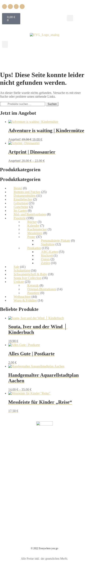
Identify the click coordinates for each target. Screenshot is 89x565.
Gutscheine (21, 207)
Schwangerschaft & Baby (30, 274)
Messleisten (34, 233)
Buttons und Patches (27, 192)
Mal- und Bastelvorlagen (30, 214)
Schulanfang (22, 270)
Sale (16, 266)
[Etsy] (22, 6)
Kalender (33, 225)
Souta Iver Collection (27, 278)
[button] (70, 18)
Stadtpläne (48, 244)
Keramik (33, 285)
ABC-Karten (49, 252)
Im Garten (20, 210)
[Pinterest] (16, 6)
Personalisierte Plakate (55, 240)
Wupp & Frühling (25, 300)
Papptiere (33, 293)
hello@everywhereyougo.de (47, 451)
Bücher (32, 222)
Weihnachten (22, 296)
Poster (31, 237)
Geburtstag (21, 203)
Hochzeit (47, 255)
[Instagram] (10, 6)
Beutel (18, 188)
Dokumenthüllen (25, 195)
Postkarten (34, 248)
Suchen (52, 104)
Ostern (45, 259)
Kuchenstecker (37, 229)
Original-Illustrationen (41, 289)
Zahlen (45, 263)
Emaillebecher (23, 199)
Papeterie (20, 218)
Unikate (19, 281)
